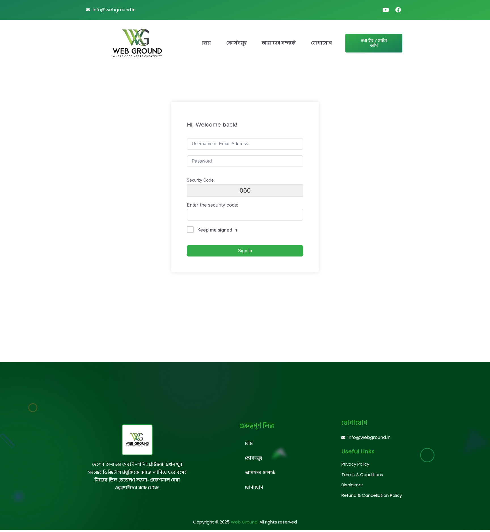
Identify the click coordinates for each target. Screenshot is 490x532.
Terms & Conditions (362, 475)
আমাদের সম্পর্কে (279, 43)
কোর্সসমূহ (236, 43)
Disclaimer (352, 485)
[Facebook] (398, 10)
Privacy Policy (355, 464)
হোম (206, 43)
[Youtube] (385, 10)
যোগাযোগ (321, 43)
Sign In (245, 250)
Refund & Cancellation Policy (371, 495)
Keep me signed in (217, 230)
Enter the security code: (212, 205)
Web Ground (244, 522)
